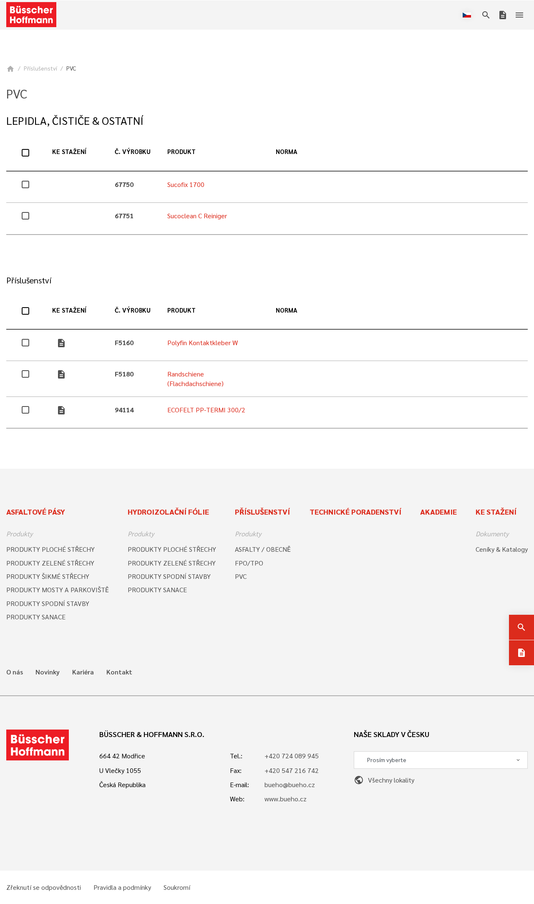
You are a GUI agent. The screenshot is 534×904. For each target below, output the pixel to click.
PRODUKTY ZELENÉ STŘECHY (50, 562)
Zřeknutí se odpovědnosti (43, 887)
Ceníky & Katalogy (502, 549)
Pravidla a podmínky (122, 887)
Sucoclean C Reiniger (197, 215)
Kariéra (83, 672)
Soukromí (177, 887)
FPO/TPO (249, 562)
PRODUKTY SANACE (35, 616)
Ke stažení (496, 511)
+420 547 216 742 (291, 770)
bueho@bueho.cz (289, 784)
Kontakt (119, 672)
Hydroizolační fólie (168, 511)
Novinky (47, 672)
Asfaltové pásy (35, 511)
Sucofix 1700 (185, 184)
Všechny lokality (384, 779)
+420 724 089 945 (291, 755)
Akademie (438, 511)
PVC (241, 576)
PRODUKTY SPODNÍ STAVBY (47, 603)
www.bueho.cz (285, 798)
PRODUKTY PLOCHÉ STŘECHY (50, 549)
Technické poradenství (355, 511)
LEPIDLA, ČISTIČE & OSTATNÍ (75, 120)
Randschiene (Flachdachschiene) (195, 378)
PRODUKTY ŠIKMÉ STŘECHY (47, 576)
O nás (14, 672)
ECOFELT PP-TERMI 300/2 (206, 409)
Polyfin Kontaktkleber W (202, 342)
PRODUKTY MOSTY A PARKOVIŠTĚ (57, 589)
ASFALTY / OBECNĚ (263, 549)
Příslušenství (40, 68)
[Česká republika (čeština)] (468, 15)
